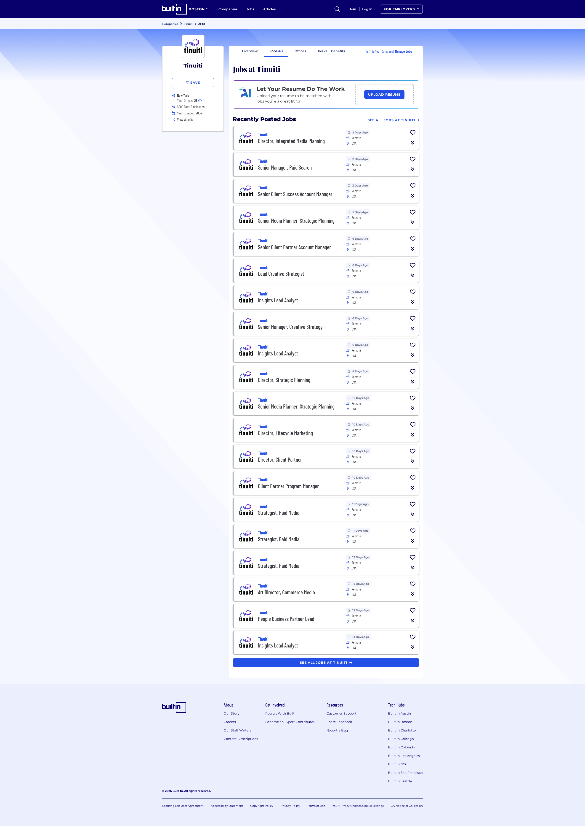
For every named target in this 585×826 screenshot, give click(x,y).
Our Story (231, 713)
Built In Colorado (401, 747)
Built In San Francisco (405, 773)
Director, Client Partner (280, 459)
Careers (230, 722)
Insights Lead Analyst (278, 300)
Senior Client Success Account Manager (295, 194)
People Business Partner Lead (286, 618)
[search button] (337, 9)
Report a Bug (337, 730)
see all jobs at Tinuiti (324, 663)
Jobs (250, 9)
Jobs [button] (276, 51)
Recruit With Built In (281, 713)
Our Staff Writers (237, 730)
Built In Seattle (400, 781)
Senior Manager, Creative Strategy (290, 326)
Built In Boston (400, 722)
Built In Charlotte (402, 730)
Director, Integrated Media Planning (291, 141)
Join (352, 9)
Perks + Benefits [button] (331, 51)
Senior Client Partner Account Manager (294, 247)
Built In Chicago (401, 739)
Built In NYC (397, 764)
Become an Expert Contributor (290, 722)
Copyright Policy (261, 805)
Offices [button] (300, 51)
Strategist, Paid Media (278, 512)
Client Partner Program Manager (288, 486)
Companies (227, 9)
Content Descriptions (241, 739)
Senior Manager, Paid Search (285, 167)
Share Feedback (339, 722)
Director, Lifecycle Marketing (285, 433)
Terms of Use (316, 805)
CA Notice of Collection (407, 805)
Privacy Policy (290, 805)
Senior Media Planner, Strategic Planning (296, 220)
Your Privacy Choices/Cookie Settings (358, 805)
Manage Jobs (403, 51)
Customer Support (341, 713)
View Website (185, 119)
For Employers (400, 9)
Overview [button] (250, 51)
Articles (269, 9)
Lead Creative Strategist (281, 273)
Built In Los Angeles (404, 756)
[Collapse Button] (412, 142)
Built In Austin (399, 713)
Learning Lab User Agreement (183, 805)
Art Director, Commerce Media (286, 592)
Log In (367, 9)
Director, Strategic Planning (284, 379)
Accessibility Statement (227, 805)
